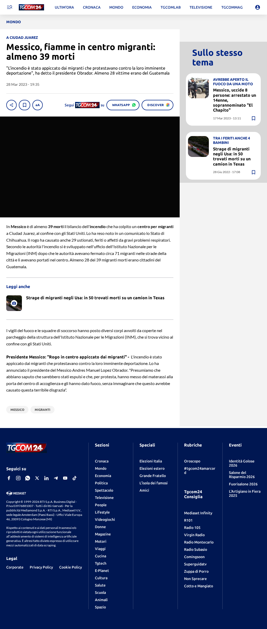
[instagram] (18, 478)
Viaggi (100, 549)
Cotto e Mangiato (198, 586)
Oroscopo (192, 461)
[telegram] (55, 478)
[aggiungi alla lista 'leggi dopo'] (24, 105)
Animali (101, 600)
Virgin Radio (194, 535)
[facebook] (8, 478)
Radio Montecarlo (199, 542)
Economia (103, 476)
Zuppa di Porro (196, 571)
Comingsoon (194, 557)
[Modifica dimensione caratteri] (37, 105)
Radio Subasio (195, 549)
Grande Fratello (152, 476)
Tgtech (100, 563)
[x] (37, 478)
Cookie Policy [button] (70, 567)
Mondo (100, 468)
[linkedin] (46, 478)
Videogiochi (105, 519)
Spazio (100, 607)
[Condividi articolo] (11, 105)
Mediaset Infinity (198, 513)
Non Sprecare (195, 579)
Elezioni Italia (150, 461)
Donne (100, 527)
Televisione (104, 498)
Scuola (100, 592)
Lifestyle (102, 512)
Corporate (14, 567)
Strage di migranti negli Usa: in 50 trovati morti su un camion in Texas (232, 156)
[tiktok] (74, 478)
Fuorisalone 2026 (243, 484)
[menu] (9, 7)
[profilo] (257, 7)
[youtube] (65, 478)
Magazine (103, 534)
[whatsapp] (27, 478)
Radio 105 (192, 528)
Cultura (101, 578)
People (101, 505)
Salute (100, 585)
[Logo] (31, 7)
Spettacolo (104, 490)
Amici (144, 490)
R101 (188, 520)
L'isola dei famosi (153, 483)
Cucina (100, 556)
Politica (101, 483)
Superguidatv (195, 564)
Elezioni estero (152, 468)
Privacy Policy (41, 567)
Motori (100, 541)
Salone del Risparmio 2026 (242, 475)
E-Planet (102, 571)
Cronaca (101, 461)
